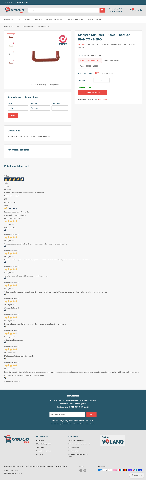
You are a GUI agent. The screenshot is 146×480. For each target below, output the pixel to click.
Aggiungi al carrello (92, 92)
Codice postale (57, 103)
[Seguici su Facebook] (80, 470)
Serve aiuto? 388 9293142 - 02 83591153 (19, 2)
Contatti (89, 19)
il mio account (115, 11)
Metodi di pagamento (54, 19)
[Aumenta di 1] (107, 80)
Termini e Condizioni (76, 440)
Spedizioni (40, 447)
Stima (13, 115)
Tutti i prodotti (15, 26)
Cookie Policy (73, 451)
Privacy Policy (62, 421)
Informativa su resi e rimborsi (79, 444)
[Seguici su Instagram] (84, 470)
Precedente (8, 218)
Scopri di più (102, 99)
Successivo (17, 218)
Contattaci (40, 454)
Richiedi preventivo (75, 19)
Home (6, 26)
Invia (91, 414)
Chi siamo (27, 19)
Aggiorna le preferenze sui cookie (78, 455)
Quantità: (81, 80)
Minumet (81, 44)
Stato (10, 103)
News (98, 19)
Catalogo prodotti (11, 19)
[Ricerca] (102, 10)
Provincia (33, 103)
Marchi (37, 19)
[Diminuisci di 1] (96, 80)
